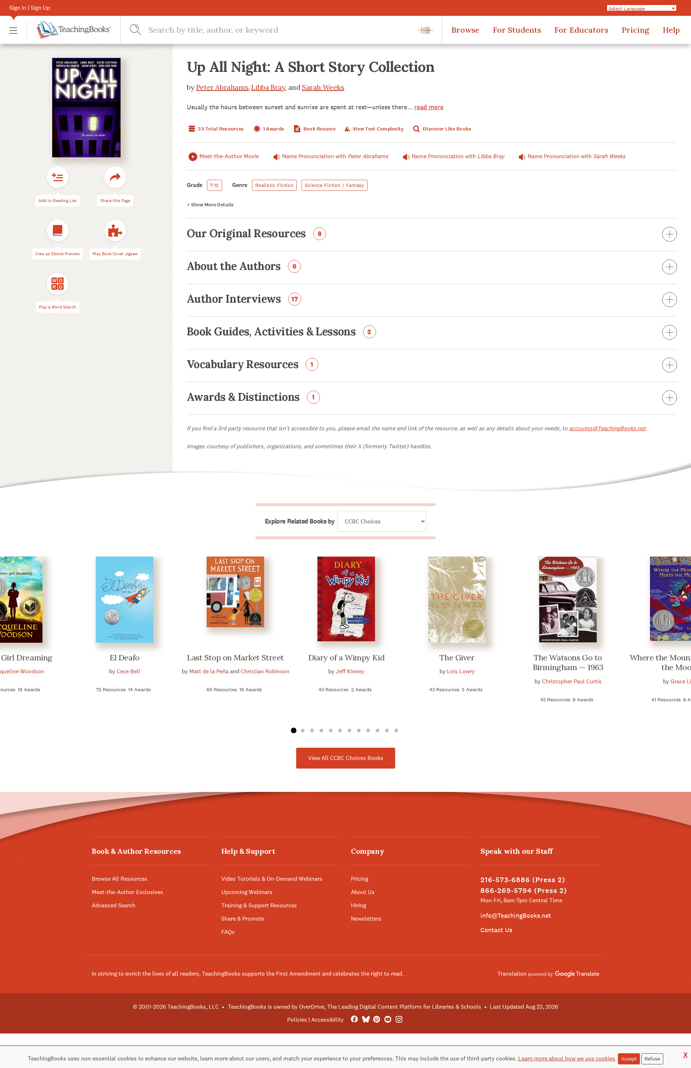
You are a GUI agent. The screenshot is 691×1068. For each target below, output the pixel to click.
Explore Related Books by (299, 521)
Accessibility (327, 1019)
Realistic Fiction (274, 185)
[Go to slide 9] (368, 730)
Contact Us (496, 930)
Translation (512, 973)
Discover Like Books (446, 128)
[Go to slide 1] (293, 730)
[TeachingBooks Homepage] (69, 30)
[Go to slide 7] (349, 730)
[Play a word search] (57, 284)
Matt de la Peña (209, 671)
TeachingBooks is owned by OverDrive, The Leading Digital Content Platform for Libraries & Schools (354, 1006)
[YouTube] (388, 1019)
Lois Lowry (461, 671)
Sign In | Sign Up (29, 8)
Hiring (358, 905)
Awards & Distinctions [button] (251, 397)
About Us (363, 892)
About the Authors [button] (242, 267)
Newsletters (366, 918)
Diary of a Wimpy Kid (346, 657)
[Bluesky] (365, 1019)
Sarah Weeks (323, 87)
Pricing (635, 30)
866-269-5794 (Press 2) (523, 890)
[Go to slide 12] (396, 730)
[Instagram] (399, 1019)
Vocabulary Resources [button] (250, 365)
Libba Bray (268, 87)
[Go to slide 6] (340, 730)
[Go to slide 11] (386, 730)
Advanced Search (113, 905)
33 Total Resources (220, 128)
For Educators (581, 30)
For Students (517, 30)
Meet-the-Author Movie (229, 156)
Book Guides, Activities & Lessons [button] (279, 332)
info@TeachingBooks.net (515, 915)
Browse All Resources (119, 879)
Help (671, 30)
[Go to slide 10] (377, 730)
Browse (465, 30)
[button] (13, 30)
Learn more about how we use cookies (566, 1058)
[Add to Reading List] (57, 177)
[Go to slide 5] (330, 730)
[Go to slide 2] (302, 730)
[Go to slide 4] (321, 730)
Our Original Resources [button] (254, 234)
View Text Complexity (377, 128)
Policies (297, 1019)
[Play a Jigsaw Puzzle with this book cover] (115, 231)
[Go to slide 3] (312, 730)
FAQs (228, 932)
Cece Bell (128, 671)
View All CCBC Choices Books (345, 758)
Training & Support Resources (259, 905)
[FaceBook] (354, 1019)
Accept (629, 1058)
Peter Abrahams (222, 87)
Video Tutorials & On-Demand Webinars (271, 879)
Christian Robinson (265, 671)
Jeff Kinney (350, 671)
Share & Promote (242, 918)
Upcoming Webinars (246, 892)
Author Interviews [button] (242, 299)
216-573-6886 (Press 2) (522, 880)
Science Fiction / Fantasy (334, 185)
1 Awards (273, 128)
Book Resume (318, 128)
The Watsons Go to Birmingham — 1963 (568, 662)
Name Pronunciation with (335, 156)
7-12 (214, 185)
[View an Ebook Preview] (57, 231)
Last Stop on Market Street (235, 657)
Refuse (652, 1058)
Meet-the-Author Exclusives (127, 892)
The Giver (456, 657)
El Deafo (124, 657)
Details (210, 204)
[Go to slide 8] (358, 730)
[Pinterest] (376, 1019)
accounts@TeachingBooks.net (607, 428)
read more (428, 107)
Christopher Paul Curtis (572, 681)
